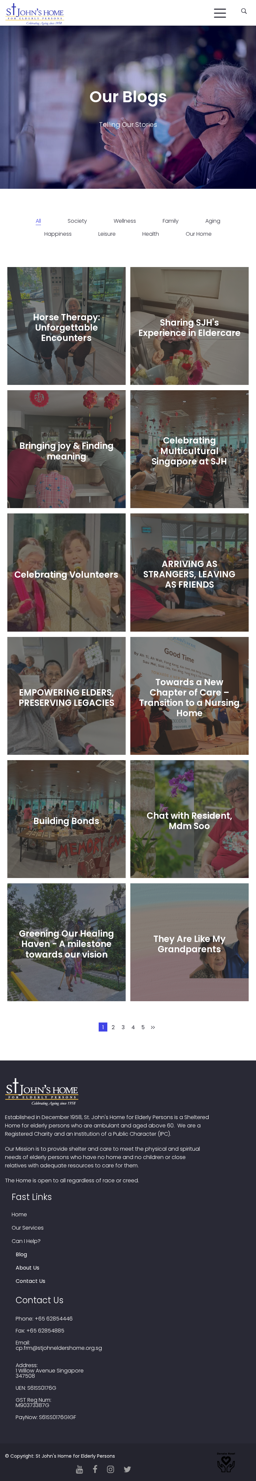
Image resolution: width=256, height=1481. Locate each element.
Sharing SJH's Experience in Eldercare (189, 328)
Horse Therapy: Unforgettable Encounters (66, 327)
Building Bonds (66, 821)
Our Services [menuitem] (28, 1228)
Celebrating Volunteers (66, 574)
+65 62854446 (54, 1319)
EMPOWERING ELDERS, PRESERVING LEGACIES (66, 698)
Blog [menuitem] (21, 1254)
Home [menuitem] (19, 1214)
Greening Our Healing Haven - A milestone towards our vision (66, 944)
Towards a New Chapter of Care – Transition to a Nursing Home (189, 697)
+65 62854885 (45, 1330)
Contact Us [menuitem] (30, 1281)
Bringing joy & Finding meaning (66, 451)
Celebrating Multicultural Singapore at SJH (189, 451)
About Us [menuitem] (27, 1268)
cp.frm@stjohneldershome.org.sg (59, 1348)
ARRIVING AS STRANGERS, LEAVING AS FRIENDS (189, 574)
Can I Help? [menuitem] (26, 1241)
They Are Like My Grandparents (189, 944)
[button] (220, 11)
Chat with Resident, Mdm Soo (189, 821)
